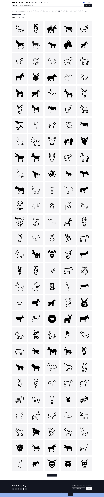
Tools (45, 2)
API (42, 2)
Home (32, 2)
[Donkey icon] (19, 28)
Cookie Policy (45, 494)
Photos (39, 2)
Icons (36, 2)
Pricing (84, 2)
